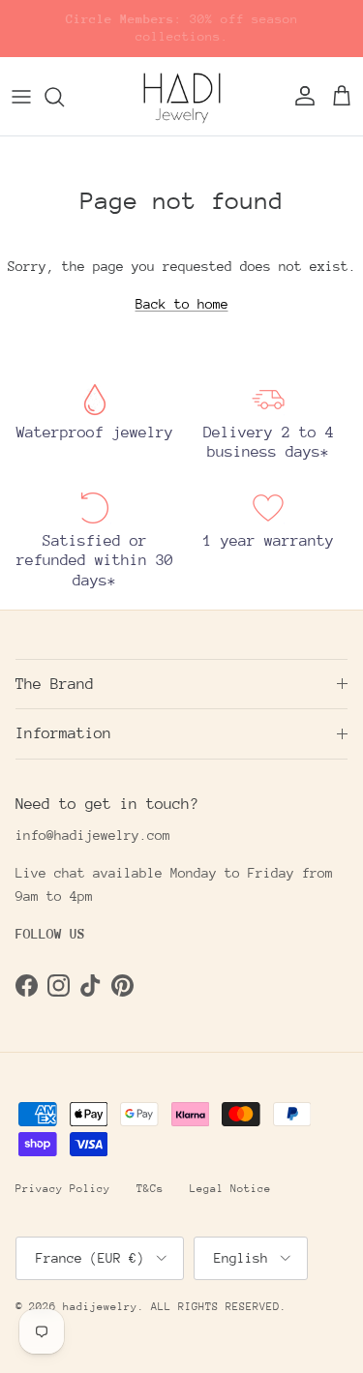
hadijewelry (100, 1306)
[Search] (64, 96)
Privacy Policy (62, 1188)
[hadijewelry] (182, 97)
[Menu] (21, 96)
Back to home (182, 304)
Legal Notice (230, 1188)
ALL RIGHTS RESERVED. (219, 1306)
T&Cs (150, 1188)
